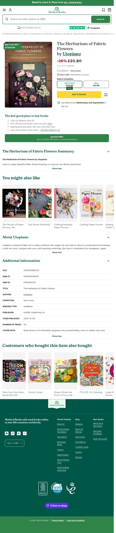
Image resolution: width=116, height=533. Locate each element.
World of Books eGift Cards (63, 469)
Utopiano (72, 54)
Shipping (78, 424)
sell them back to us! (50, 130)
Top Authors (62, 437)
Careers (60, 450)
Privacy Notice (58, 520)
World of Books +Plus (63, 461)
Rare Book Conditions (97, 432)
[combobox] (56, 19)
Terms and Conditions (76, 520)
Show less (57, 168)
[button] (4, 10)
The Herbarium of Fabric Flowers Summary (38, 151)
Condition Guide (82, 447)
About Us (60, 424)
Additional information (21, 261)
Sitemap (78, 457)
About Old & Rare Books (98, 424)
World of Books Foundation (63, 430)
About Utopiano (15, 237)
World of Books (42, 520)
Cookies (78, 452)
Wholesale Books (61, 443)
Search (101, 19)
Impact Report (63, 455)
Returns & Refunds (79, 430)
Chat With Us (80, 442)
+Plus (49, 124)
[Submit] (7, 19)
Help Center (80, 437)
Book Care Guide (100, 439)
